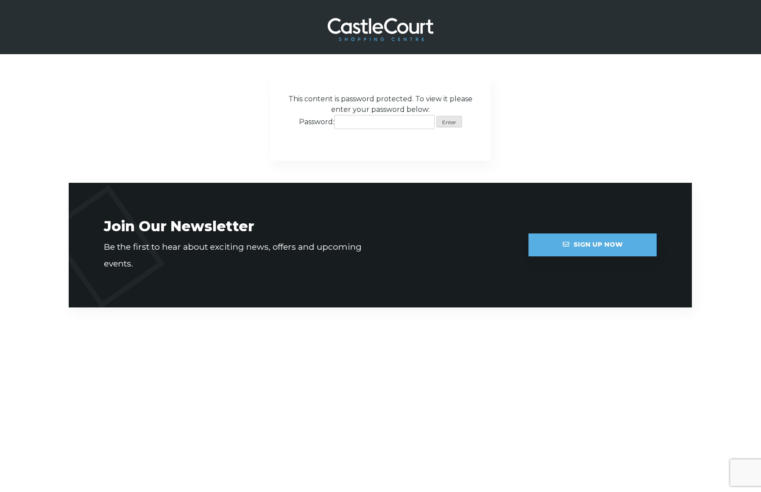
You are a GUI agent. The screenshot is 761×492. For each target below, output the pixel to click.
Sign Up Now (598, 244)
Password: (316, 122)
